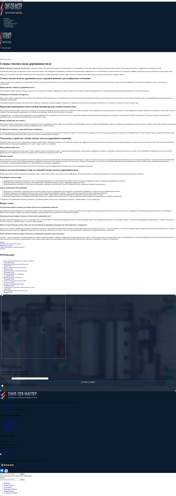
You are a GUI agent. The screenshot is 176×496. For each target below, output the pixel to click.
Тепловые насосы (9, 424)
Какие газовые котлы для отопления (15, 267)
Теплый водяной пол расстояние (14, 274)
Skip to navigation (5, 1)
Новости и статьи (5, 59)
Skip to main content (17, 1)
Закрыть (2, 249)
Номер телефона (6, 378)
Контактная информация (11, 429)
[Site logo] (11, 15)
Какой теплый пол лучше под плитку (15, 271)
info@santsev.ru (8, 407)
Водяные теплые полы (11, 423)
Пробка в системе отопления (13, 277)
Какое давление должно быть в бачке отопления (19, 261)
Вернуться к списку (6, 245)
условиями (16, 385)
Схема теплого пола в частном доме (15, 280)
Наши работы (8, 428)
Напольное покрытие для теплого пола (16, 264)
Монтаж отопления (10, 421)
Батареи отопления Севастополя (14, 284)
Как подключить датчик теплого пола (15, 290)
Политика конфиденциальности (10, 451)
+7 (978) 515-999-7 (5, 48)
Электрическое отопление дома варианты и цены (19, 287)
